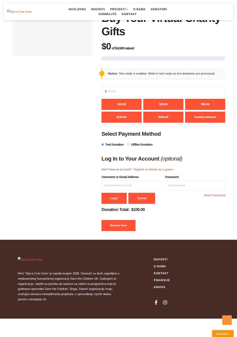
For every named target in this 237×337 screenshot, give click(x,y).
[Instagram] (165, 302)
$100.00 (121, 117)
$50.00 (205, 104)
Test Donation (114, 144)
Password (172, 177)
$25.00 (163, 104)
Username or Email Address (120, 177)
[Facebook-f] (156, 302)
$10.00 (121, 104)
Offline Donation (142, 144)
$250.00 (163, 117)
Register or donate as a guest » (154, 169)
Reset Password (214, 195)
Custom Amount (205, 117)
